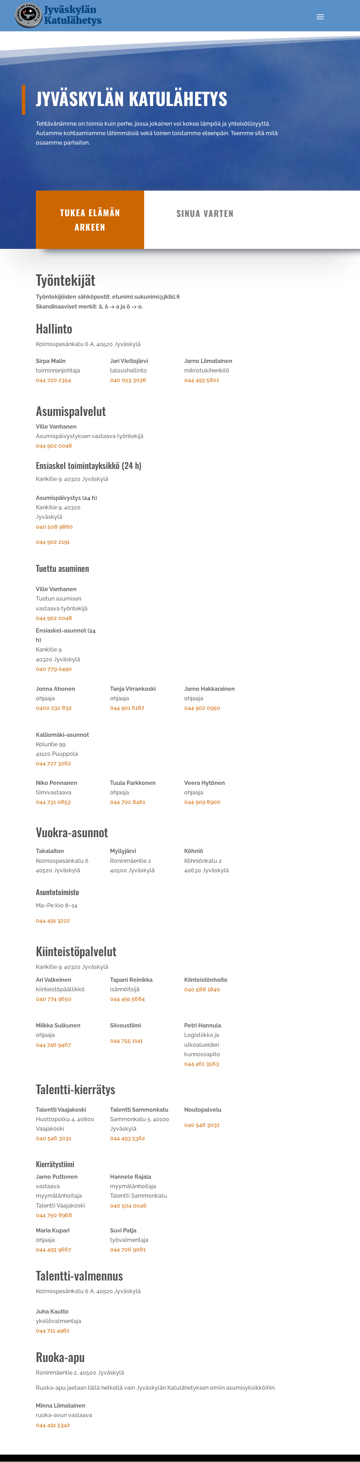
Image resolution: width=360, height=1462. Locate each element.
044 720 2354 (53, 380)
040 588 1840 (202, 989)
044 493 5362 (127, 1138)
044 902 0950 (202, 707)
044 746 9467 (53, 1044)
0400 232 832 (54, 707)
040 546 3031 (53, 1138)
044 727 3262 (53, 763)
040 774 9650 (53, 998)
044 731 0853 (53, 802)
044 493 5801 (201, 380)
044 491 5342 (53, 1425)
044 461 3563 (201, 1063)
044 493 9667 (53, 1249)
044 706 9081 (128, 1249)
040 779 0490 (54, 669)
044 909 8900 (202, 802)
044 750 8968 (54, 1215)
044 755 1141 (126, 1040)
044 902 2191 (53, 541)
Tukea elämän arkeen (90, 219)
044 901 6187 (127, 707)
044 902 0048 (54, 445)
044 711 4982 (53, 1330)
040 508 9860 (54, 526)
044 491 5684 (127, 998)
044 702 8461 (127, 802)
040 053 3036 (128, 380)
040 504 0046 (128, 1205)
